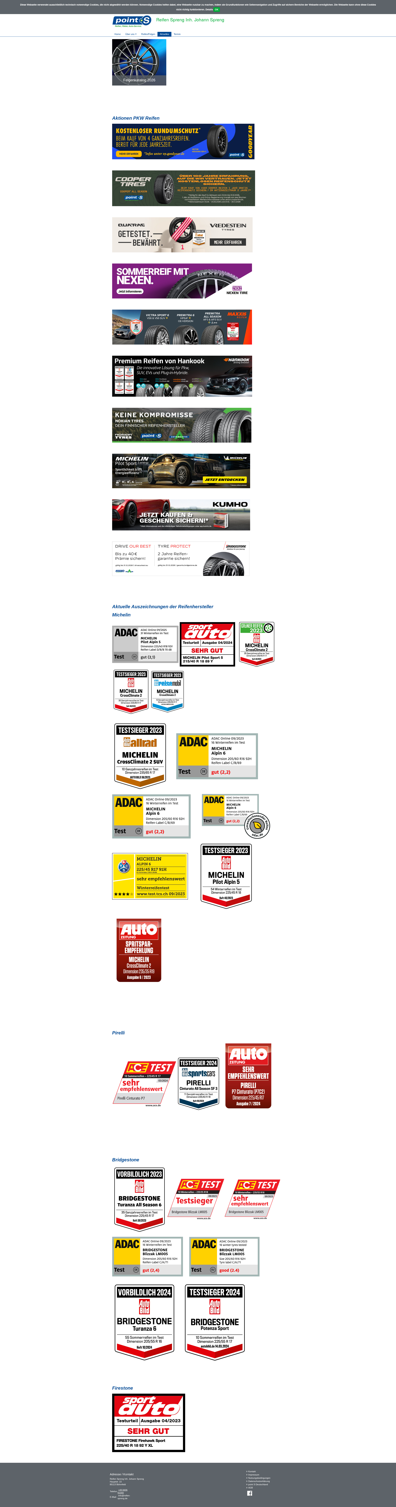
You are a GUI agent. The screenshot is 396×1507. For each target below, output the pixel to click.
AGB (250, 1487)
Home (117, 34)
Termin (177, 34)
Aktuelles (164, 34)
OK (216, 9)
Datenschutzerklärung (259, 1481)
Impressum (253, 1474)
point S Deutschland (258, 1484)
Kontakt (252, 1471)
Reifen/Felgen (148, 34)
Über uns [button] (130, 34)
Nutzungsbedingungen (259, 1478)
